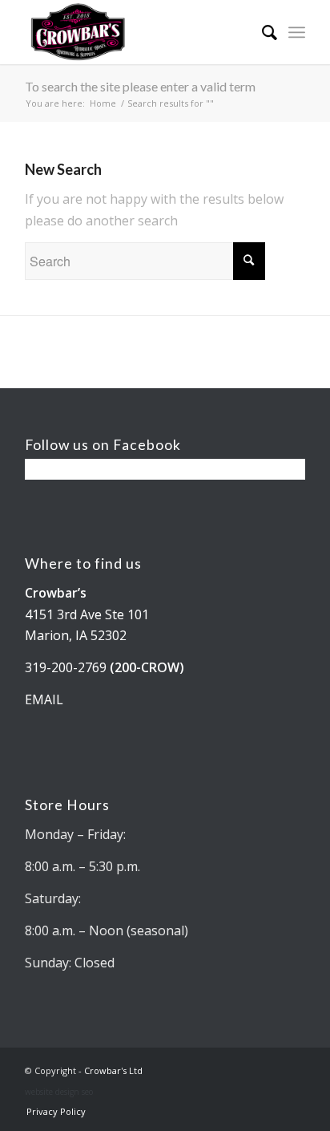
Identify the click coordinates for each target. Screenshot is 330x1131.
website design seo (59, 1091)
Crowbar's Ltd (113, 1070)
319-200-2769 (66, 667)
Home (103, 103)
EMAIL (44, 699)
